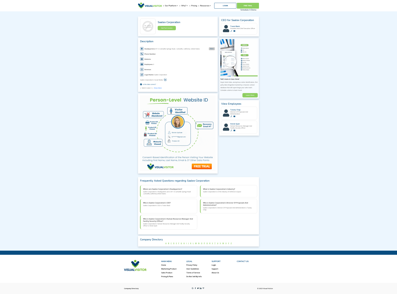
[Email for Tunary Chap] (234, 116)
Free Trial (248, 5)
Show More (158, 88)
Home (163, 265)
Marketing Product (169, 269)
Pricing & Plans (167, 276)
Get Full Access (166, 28)
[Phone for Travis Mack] (231, 31)
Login (225, 5)
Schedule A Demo (248, 10)
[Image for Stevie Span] (226, 130)
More (211, 49)
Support (215, 269)
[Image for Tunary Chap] (226, 116)
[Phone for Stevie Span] (231, 130)
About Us (215, 273)
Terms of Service (193, 273)
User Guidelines (192, 269)
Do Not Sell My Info (194, 276)
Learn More (250, 95)
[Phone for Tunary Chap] (231, 116)
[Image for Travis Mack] (226, 32)
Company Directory (131, 288)
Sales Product (166, 273)
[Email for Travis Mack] (234, 31)
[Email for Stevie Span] (234, 130)
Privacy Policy (191, 265)
